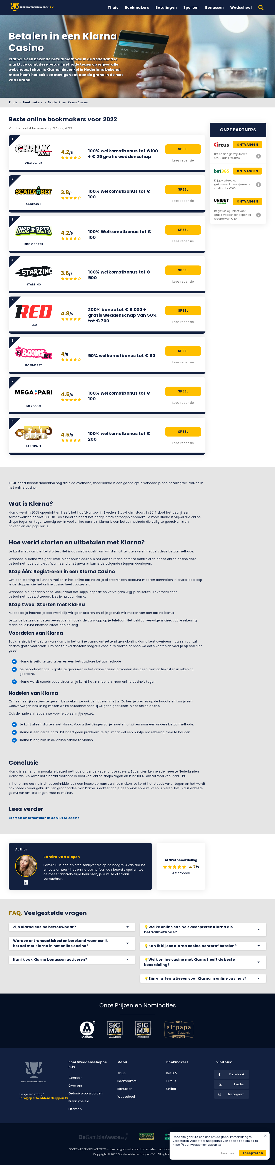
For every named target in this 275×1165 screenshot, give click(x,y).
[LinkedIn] (26, 883)
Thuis (113, 7)
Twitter (239, 1084)
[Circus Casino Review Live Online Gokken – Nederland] (258, 156)
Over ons (75, 1085)
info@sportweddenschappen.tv (44, 1098)
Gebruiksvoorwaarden (85, 1093)
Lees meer (228, 1153)
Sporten (190, 7)
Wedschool (241, 7)
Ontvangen (247, 144)
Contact (75, 1078)
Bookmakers (137, 7)
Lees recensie (183, 160)
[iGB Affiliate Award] (87, 1029)
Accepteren (252, 1153)
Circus (171, 1081)
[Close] (265, 1136)
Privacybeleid (78, 1101)
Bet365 (171, 1073)
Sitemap (75, 1109)
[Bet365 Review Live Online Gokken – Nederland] (258, 184)
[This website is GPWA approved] (146, 1137)
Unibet (171, 1089)
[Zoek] (261, 7)
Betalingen (166, 7)
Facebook (237, 1074)
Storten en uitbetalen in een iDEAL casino (44, 818)
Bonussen (214, 7)
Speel (183, 149)
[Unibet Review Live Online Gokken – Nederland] (258, 214)
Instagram (236, 1094)
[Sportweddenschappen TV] (33, 7)
